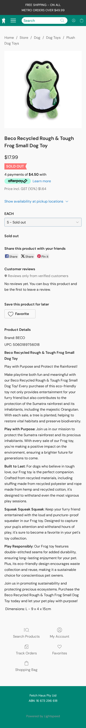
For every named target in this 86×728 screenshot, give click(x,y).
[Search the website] (62, 20)
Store (24, 37)
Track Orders (26, 653)
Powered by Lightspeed (43, 716)
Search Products (26, 636)
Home (9, 37)
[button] (73, 20)
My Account (59, 636)
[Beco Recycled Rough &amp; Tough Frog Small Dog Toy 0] (43, 89)
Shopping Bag (26, 669)
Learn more (42, 181)
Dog (37, 37)
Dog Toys (53, 37)
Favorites (59, 653)
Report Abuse (43, 709)
